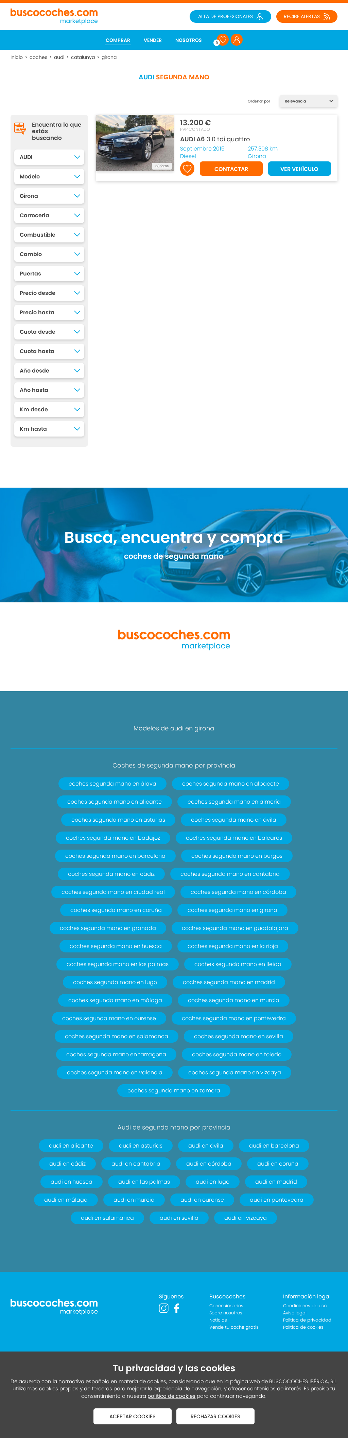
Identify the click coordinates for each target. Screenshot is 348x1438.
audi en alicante (71, 1146)
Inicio (17, 57)
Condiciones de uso (305, 1305)
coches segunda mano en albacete (230, 784)
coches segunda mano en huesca (116, 946)
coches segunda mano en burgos (236, 856)
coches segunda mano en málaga (115, 1000)
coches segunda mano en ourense (109, 1018)
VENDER (153, 40)
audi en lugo (212, 1182)
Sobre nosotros (225, 1313)
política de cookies (171, 1396)
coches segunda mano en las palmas (118, 964)
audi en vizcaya (245, 1218)
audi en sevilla (179, 1218)
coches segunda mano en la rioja (233, 946)
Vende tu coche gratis (234, 1327)
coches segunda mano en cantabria (230, 874)
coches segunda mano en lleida (237, 964)
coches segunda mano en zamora (173, 1090)
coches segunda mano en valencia (114, 1072)
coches (38, 57)
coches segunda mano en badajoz (113, 838)
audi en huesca (71, 1182)
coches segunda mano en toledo (236, 1054)
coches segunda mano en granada (108, 928)
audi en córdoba (208, 1164)
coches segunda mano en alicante (114, 802)
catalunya (83, 57)
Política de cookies (303, 1327)
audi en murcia (134, 1200)
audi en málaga (66, 1200)
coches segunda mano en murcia (233, 1000)
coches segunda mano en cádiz (111, 874)
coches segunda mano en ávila (233, 820)
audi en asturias (140, 1146)
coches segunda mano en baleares (234, 838)
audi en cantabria (135, 1164)
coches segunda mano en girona (232, 910)
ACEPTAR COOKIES (132, 1416)
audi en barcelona (274, 1146)
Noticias (218, 1320)
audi (59, 57)
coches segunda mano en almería (234, 802)
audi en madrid (276, 1182)
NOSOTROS (188, 40)
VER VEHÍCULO (299, 169)
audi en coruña (277, 1164)
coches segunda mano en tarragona (116, 1054)
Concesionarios (226, 1305)
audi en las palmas (144, 1182)
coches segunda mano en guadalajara (235, 928)
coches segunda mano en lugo (115, 982)
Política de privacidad (307, 1320)
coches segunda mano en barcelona (115, 856)
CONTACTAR (231, 169)
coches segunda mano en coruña (116, 910)
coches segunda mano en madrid (229, 982)
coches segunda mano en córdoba (238, 892)
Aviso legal (295, 1313)
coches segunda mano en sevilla (238, 1036)
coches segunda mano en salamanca (116, 1036)
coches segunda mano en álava (112, 784)
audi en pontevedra (276, 1200)
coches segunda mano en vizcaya (234, 1072)
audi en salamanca (107, 1218)
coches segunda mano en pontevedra (234, 1018)
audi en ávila (205, 1146)
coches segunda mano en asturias (118, 820)
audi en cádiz (67, 1164)
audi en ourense (202, 1200)
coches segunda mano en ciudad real (113, 892)
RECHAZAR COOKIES (215, 1416)
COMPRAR (118, 40)
